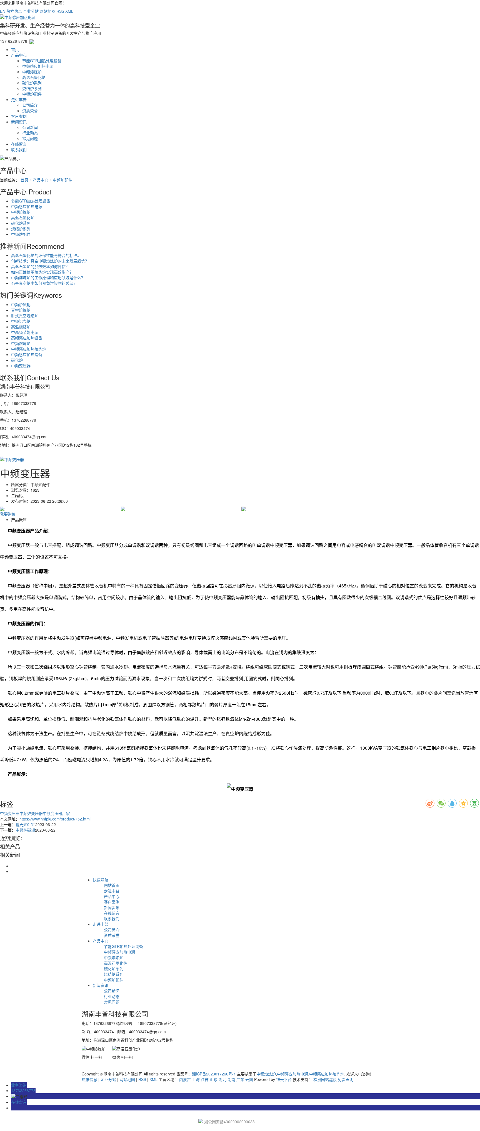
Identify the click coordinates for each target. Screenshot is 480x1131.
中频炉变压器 (31, 813)
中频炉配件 (32, 94)
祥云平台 (284, 1079)
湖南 (231, 1079)
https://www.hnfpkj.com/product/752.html (55, 819)
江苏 (205, 1079)
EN (2, 11)
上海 (196, 1079)
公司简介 (30, 105)
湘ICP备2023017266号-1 (214, 1074)
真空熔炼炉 (21, 310)
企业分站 (31, 11)
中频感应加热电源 (37, 66)
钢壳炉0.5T (25, 824)
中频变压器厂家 (56, 813)
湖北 (222, 1079)
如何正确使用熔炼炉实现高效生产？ (42, 272)
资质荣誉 (30, 110)
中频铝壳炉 (21, 321)
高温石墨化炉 (34, 77)
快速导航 (100, 879)
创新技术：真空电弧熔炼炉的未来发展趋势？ (50, 261)
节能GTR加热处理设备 (41, 60)
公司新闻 (30, 127)
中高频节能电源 (24, 332)
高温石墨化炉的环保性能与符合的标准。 (46, 255)
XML (69, 11)
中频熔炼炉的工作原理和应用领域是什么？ (48, 277)
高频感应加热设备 (26, 338)
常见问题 (30, 138)
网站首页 (111, 885)
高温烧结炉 (21, 326)
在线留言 (19, 144)
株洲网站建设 (325, 1079)
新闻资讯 (19, 121)
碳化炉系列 (32, 83)
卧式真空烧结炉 (24, 315)
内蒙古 (185, 1079)
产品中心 (19, 55)
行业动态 (30, 133)
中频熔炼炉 (32, 71)
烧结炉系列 (32, 88)
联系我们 (19, 149)
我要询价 (8, 514)
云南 (249, 1079)
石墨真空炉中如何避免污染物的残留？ (44, 283)
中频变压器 (21, 365)
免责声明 (345, 1079)
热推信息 (14, 11)
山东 (214, 1079)
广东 (240, 1079)
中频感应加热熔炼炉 (28, 349)
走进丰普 (19, 99)
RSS (60, 11)
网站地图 (47, 11)
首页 (15, 49)
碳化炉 (17, 360)
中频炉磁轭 (21, 304)
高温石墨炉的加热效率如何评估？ (40, 266)
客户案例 (19, 116)
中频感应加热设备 (26, 354)
